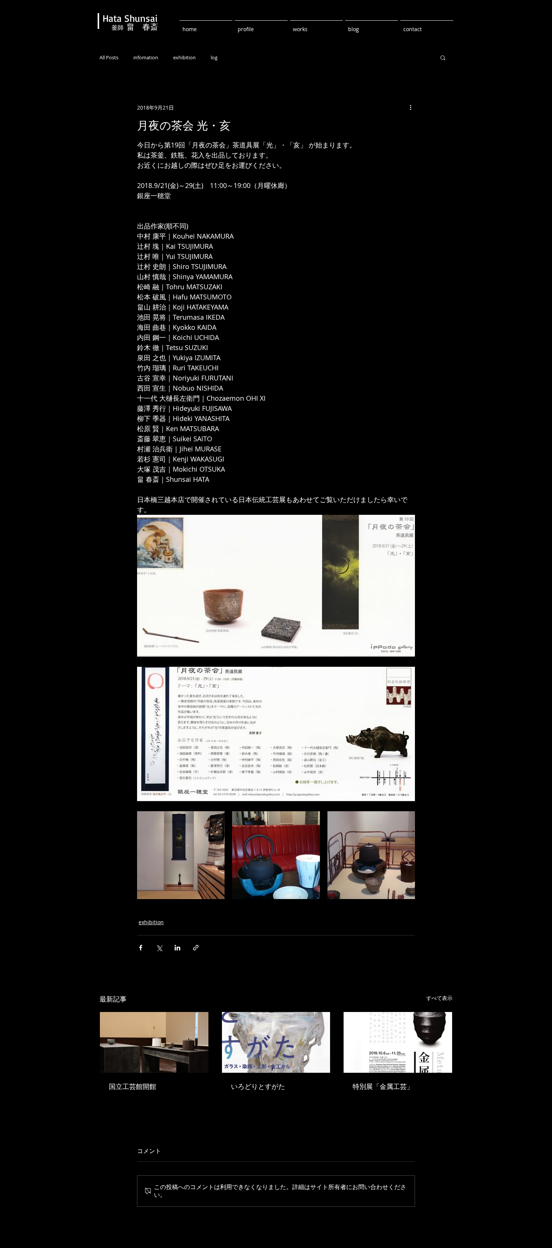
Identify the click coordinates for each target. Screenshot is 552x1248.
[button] (442, 57)
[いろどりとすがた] (276, 1042)
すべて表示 (439, 997)
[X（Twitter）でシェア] (159, 947)
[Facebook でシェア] (140, 947)
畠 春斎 (142, 27)
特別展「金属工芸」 (383, 1086)
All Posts (109, 57)
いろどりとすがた (258, 1086)
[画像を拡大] (181, 855)
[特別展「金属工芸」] (398, 1042)
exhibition (184, 57)
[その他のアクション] (410, 107)
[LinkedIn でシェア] (177, 947)
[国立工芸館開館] (154, 1042)
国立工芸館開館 (132, 1086)
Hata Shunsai (130, 18)
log (214, 57)
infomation (145, 57)
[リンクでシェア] (195, 947)
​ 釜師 (115, 27)
